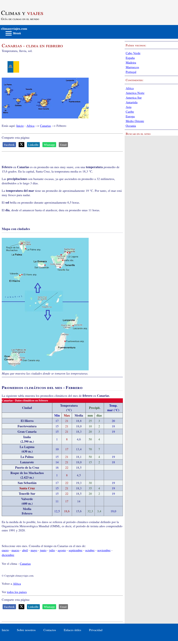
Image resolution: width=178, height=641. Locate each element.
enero (5, 550)
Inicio (20, 126)
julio (52, 550)
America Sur (134, 97)
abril (25, 550)
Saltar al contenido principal (18, 2)
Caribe (130, 111)
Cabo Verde (133, 53)
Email (63, 144)
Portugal (131, 72)
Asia (128, 107)
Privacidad (95, 630)
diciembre (8, 555)
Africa (30, 126)
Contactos (49, 630)
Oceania (131, 126)
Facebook (9, 144)
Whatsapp (49, 144)
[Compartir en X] (21, 144)
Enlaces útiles (72, 630)
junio (43, 550)
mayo (34, 550)
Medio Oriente (135, 121)
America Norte (135, 93)
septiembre (75, 550)
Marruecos (132, 67)
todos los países (17, 592)
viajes (22, 12)
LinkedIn (33, 144)
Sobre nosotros (26, 630)
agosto (62, 550)
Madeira (131, 62)
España (130, 58)
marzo (15, 550)
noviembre (104, 550)
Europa (130, 116)
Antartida (131, 102)
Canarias (45, 126)
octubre (90, 550)
